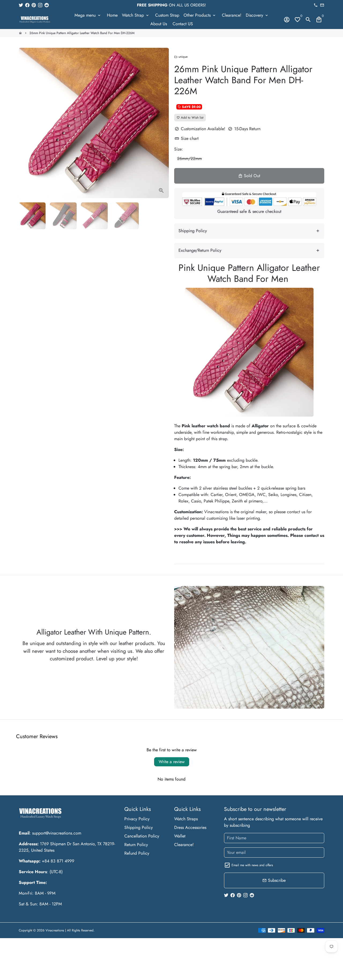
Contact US (183, 24)
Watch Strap (136, 15)
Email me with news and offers (252, 865)
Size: (178, 149)
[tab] (249, 231)
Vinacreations (55, 930)
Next (161, 123)
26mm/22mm (189, 158)
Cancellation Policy (141, 836)
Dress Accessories (190, 827)
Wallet (179, 836)
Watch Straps (186, 819)
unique (181, 56)
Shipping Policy (138, 827)
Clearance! (231, 15)
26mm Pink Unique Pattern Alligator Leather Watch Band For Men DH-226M (82, 33)
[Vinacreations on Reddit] (46, 5)
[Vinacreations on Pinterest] (34, 5)
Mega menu (87, 15)
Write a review (172, 762)
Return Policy (136, 845)
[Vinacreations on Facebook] (27, 5)
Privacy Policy (137, 819)
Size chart (187, 138)
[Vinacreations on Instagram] (40, 5)
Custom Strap (167, 15)
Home (112, 15)
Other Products (200, 15)
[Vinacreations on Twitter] (21, 5)
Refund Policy (136, 853)
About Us (158, 24)
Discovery (257, 15)
